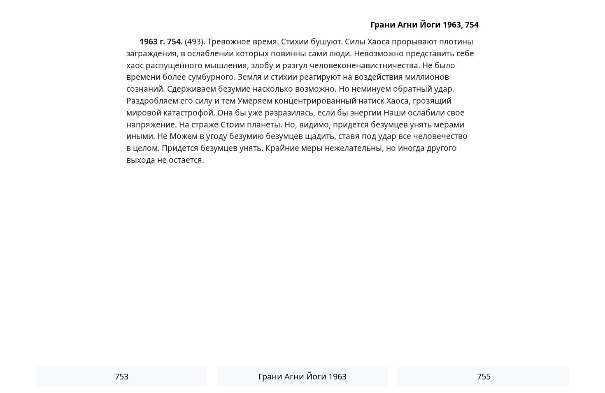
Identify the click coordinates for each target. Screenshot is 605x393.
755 (484, 376)
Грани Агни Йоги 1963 (302, 376)
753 (121, 376)
